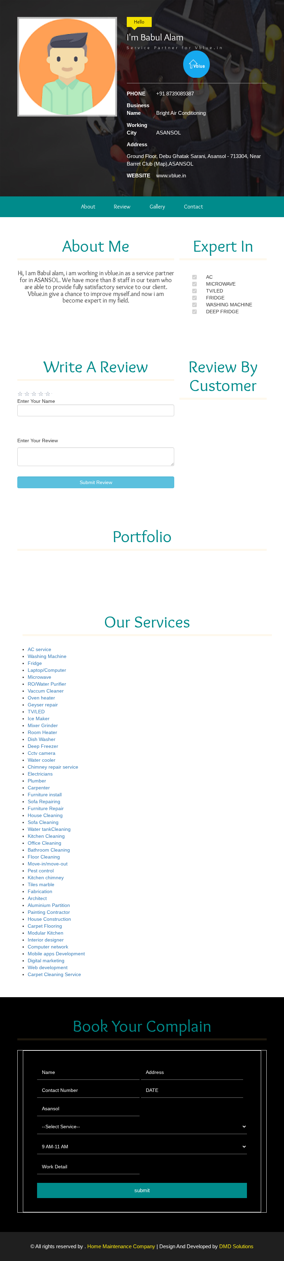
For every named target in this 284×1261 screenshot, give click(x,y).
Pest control (41, 870)
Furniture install (45, 794)
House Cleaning (45, 815)
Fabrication (40, 891)
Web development (48, 967)
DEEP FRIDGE (222, 311)
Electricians (40, 774)
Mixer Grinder (43, 725)
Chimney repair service (53, 767)
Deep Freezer (43, 746)
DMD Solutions (236, 1246)
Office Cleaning (44, 843)
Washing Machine (47, 656)
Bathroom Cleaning (49, 850)
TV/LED (214, 291)
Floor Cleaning (44, 857)
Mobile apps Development (56, 953)
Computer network (48, 946)
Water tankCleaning (49, 829)
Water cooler (41, 760)
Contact (193, 206)
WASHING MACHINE (229, 304)
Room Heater (42, 732)
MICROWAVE (221, 284)
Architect (37, 898)
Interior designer (46, 940)
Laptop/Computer (47, 670)
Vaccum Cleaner (46, 691)
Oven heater (41, 698)
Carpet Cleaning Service (54, 974)
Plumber (37, 781)
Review (122, 206)
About (88, 206)
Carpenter (39, 787)
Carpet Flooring (45, 926)
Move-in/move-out (48, 863)
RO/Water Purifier (47, 684)
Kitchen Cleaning (46, 836)
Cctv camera (41, 753)
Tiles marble (41, 884)
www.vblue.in (171, 175)
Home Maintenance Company (122, 1246)
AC (209, 277)
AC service (39, 649)
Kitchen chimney (46, 877)
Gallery (157, 206)
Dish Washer (41, 739)
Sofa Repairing (44, 801)
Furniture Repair (46, 808)
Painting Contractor (49, 912)
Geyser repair (43, 704)
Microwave (39, 677)
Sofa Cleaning (43, 822)
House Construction (49, 919)
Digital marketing (46, 960)
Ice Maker (39, 718)
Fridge (35, 663)
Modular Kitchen (45, 933)
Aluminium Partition (49, 905)
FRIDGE (215, 297)
